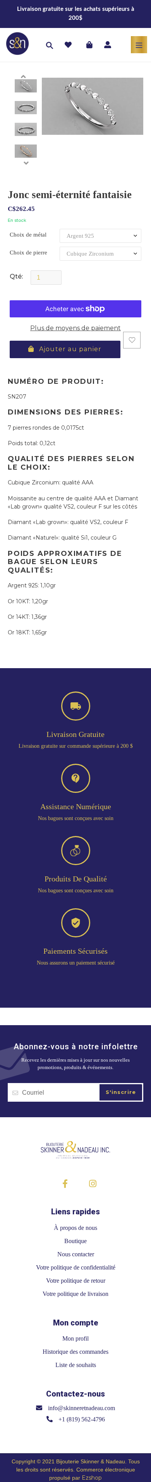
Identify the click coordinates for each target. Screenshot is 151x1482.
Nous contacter (75, 1254)
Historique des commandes (75, 1351)
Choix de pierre (28, 252)
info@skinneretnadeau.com (81, 1408)
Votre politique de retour (75, 1280)
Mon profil (75, 1338)
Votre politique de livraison (75, 1293)
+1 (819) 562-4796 (81, 1419)
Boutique (75, 1241)
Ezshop (92, 1477)
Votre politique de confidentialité (75, 1267)
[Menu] (139, 44)
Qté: (16, 276)
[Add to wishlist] (132, 340)
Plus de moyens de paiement (75, 328)
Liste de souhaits (75, 1365)
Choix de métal (28, 235)
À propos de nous (75, 1227)
